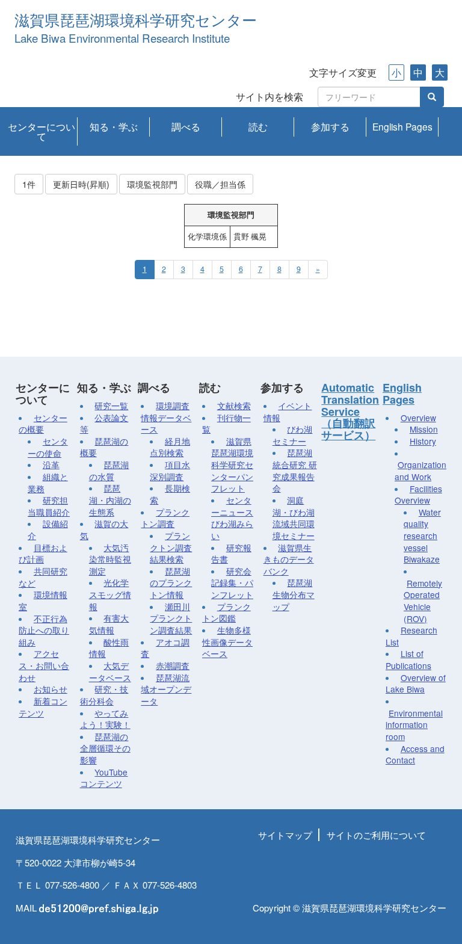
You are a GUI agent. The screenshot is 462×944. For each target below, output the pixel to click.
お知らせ (50, 689)
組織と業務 (48, 482)
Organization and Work (420, 470)
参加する (330, 126)
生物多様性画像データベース (227, 641)
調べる (185, 126)
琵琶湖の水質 (109, 470)
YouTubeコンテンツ (104, 778)
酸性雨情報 (109, 648)
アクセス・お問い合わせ (44, 665)
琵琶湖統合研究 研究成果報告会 (295, 470)
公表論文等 (104, 424)
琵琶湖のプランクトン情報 (171, 582)
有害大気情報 (109, 624)
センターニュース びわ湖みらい (232, 517)
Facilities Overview (418, 495)
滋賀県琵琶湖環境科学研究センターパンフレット (232, 465)
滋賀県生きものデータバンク (288, 559)
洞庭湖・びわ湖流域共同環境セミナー (294, 517)
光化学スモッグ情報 (110, 594)
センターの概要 (43, 424)
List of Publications (408, 659)
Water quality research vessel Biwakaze (422, 536)
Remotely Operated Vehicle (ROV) (423, 601)
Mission (424, 429)
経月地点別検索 (170, 447)
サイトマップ (285, 834)
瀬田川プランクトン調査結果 (171, 618)
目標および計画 (43, 553)
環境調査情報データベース (166, 417)
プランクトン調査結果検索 (171, 547)
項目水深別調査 (170, 470)
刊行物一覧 (226, 424)
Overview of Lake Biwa (416, 683)
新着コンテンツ (43, 707)
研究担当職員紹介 (49, 506)
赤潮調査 (172, 665)
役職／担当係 (220, 184)
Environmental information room (414, 724)
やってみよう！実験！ (105, 719)
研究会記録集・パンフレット (232, 582)
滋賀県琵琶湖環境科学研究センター (135, 21)
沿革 (51, 464)
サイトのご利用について (376, 834)
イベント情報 (287, 412)
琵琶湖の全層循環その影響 (105, 748)
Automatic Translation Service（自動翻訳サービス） (350, 411)
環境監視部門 (152, 184)
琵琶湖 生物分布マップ (294, 594)
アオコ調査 (165, 648)
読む (258, 126)
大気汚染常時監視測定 (110, 559)
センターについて (41, 131)
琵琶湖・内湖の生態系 (110, 499)
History (423, 441)
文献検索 (234, 406)
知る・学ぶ (114, 126)
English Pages (402, 126)
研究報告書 (231, 553)
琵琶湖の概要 (104, 447)
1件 (28, 184)
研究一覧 (111, 406)
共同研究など (43, 577)
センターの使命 (48, 447)
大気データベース (110, 671)
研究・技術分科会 (104, 695)
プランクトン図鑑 (226, 612)
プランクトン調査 (165, 518)
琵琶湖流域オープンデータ (166, 689)
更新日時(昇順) (81, 184)
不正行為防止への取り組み (44, 630)
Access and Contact (415, 754)
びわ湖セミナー (293, 435)
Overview (418, 418)
